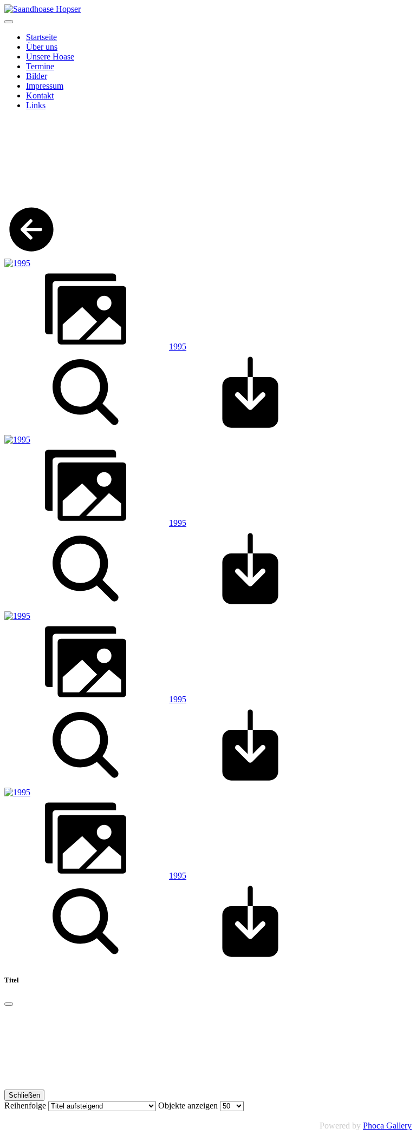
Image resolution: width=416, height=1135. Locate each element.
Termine (40, 66)
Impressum (44, 85)
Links (36, 105)
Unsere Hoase (50, 56)
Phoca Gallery (387, 1125)
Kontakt (40, 95)
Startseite (41, 37)
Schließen (24, 1095)
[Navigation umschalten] (8, 21)
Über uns (41, 46)
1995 (177, 346)
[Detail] (85, 429)
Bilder (36, 76)
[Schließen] (8, 1004)
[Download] (250, 429)
